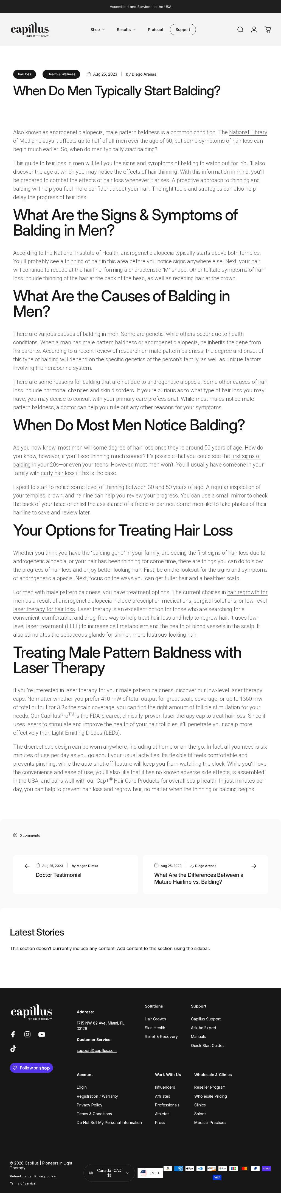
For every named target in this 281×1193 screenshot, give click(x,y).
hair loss (24, 74)
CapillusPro (57, 716)
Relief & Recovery (161, 1036)
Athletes (162, 1113)
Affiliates (162, 1096)
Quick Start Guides (207, 1045)
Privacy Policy (89, 1105)
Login (82, 1087)
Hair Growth (155, 1019)
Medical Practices (210, 1122)
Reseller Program (210, 1087)
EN (152, 1173)
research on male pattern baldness (161, 351)
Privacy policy (45, 1176)
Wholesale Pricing (210, 1096)
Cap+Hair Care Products (128, 780)
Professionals (167, 1105)
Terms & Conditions (94, 1113)
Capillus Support (206, 1019)
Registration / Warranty (97, 1096)
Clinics (200, 1105)
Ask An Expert (203, 1027)
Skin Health (155, 1027)
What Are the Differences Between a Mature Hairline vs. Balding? (198, 878)
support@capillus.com (97, 1050)
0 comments (30, 835)
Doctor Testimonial (59, 875)
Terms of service (23, 1183)
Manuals (198, 1036)
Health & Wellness (61, 74)
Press (160, 1122)
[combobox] (150, 1173)
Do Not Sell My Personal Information (109, 1122)
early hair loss (58, 473)
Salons (200, 1113)
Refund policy (20, 1176)
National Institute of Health (86, 253)
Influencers (165, 1087)
